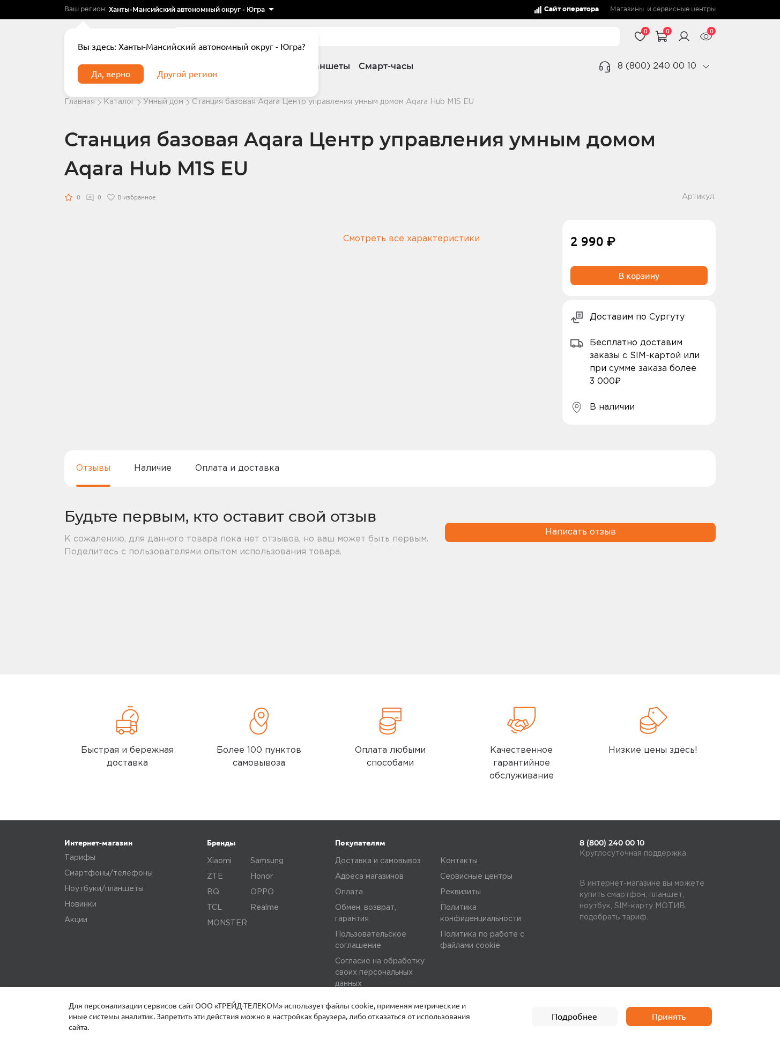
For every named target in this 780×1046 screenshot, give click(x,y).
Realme (264, 907)
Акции (75, 920)
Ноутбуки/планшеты (104, 889)
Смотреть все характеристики (411, 239)
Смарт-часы (386, 66)
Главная (79, 102)
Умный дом (163, 102)
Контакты (459, 861)
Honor (261, 876)
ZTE (215, 876)
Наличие (153, 468)
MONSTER (227, 923)
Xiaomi (219, 861)
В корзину (639, 275)
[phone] (706, 66)
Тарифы (79, 858)
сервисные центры (684, 9)
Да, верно (110, 74)
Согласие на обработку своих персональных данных (380, 972)
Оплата (349, 892)
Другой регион (187, 74)
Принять (669, 1016)
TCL (214, 907)
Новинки (80, 904)
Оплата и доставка (237, 468)
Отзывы (93, 468)
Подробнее (574, 1016)
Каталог (119, 102)
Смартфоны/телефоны (108, 873)
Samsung (267, 861)
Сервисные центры (476, 876)
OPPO (262, 892)
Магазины (627, 9)
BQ (213, 892)
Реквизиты (460, 892)
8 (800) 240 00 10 (657, 66)
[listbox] (191, 9)
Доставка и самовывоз (378, 861)
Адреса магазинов (369, 876)
